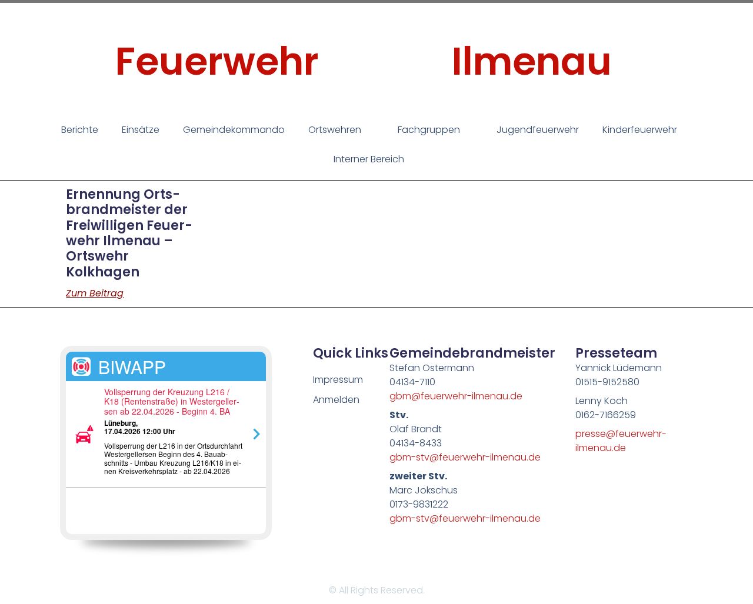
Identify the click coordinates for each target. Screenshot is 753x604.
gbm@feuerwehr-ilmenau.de (455, 396)
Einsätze (140, 129)
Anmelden (336, 399)
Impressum (338, 379)
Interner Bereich (369, 159)
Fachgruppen (429, 129)
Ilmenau (532, 61)
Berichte (79, 129)
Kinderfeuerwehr (639, 129)
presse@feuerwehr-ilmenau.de (621, 441)
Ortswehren (334, 129)
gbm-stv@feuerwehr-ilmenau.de (465, 457)
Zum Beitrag (95, 293)
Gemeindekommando (234, 129)
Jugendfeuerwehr (538, 129)
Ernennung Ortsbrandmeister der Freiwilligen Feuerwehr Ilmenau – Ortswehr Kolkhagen (129, 233)
